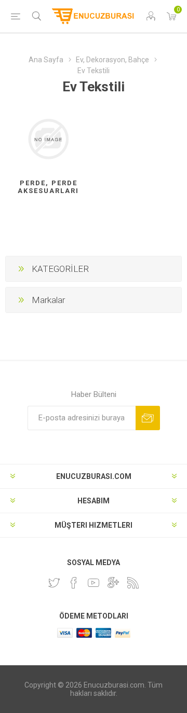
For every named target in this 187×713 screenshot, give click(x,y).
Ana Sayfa (46, 60)
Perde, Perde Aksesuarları (48, 187)
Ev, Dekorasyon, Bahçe (112, 60)
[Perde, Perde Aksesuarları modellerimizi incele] (48, 139)
